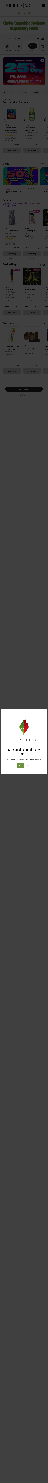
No (28, 765)
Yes (20, 765)
